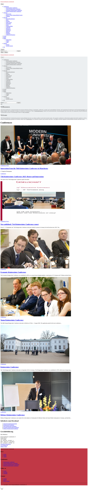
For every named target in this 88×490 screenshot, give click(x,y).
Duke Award (9, 22)
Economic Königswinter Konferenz (11, 427)
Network (5, 17)
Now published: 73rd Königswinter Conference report (20, 224)
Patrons (7, 44)
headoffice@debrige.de (6, 444)
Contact (5, 478)
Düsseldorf (8, 23)
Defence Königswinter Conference (13, 11)
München (8, 31)
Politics (4, 455)
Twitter (4, 471)
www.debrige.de (4, 445)
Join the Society (9, 45)
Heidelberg (8, 29)
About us (5, 12)
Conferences (6, 6)
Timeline (8, 16)
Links (7, 42)
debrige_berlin (4, 446)
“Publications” (29, 119)
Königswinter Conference (11, 7)
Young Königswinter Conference (13, 9)
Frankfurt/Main (9, 26)
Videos (7, 41)
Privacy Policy (6, 481)
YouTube (5, 472)
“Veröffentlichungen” (38, 111)
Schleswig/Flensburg (10, 34)
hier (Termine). (26, 112)
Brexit (4, 37)
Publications (8, 39)
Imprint (4, 480)
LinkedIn (5, 473)
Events (4, 36)
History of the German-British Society (14, 15)
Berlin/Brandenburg (10, 18)
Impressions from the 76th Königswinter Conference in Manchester (24, 168)
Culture (5, 456)
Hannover (8, 28)
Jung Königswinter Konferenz (9, 426)
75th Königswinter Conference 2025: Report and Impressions (22, 176)
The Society (8, 13)
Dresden (8, 21)
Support (5, 43)
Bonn (7, 20)
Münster (8, 32)
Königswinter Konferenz (8, 425)
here (57, 119)
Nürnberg (8, 33)
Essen (7, 25)
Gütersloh (8, 27)
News (7, 165)
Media (4, 38)
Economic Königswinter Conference (14, 10)
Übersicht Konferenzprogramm (10, 423)
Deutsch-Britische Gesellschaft (7, 1)
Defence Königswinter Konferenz (10, 428)
